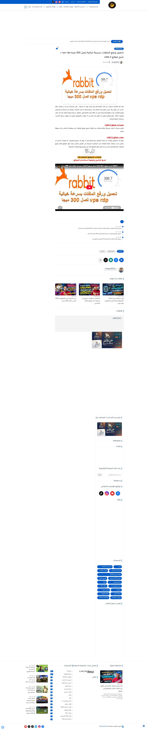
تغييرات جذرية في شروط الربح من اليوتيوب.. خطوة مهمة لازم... (91, 41)
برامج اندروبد (102, 578)
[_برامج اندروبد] (47, 2)
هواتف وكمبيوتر (51, 7)
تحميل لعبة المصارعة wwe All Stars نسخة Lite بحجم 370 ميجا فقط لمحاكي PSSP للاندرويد (30, 701)
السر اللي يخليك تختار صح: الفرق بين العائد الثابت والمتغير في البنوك (111, 688)
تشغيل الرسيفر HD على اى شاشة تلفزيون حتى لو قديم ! (30, 670)
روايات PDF (103, 586)
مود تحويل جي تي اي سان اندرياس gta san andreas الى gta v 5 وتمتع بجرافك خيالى (30, 680)
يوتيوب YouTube (68, 7)
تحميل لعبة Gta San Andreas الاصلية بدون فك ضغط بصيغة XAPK (30, 690)
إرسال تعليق (117, 318)
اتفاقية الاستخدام (81, 1)
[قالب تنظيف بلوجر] (25, 2)
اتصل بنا (67, 1)
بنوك (29, 7)
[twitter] (29, 726)
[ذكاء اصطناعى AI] (28, 2)
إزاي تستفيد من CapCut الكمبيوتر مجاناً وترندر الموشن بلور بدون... (114, 301)
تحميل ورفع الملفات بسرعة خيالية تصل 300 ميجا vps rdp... (104, 234)
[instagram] (56, 2)
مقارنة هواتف (105, 593)
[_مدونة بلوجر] (31, 2)
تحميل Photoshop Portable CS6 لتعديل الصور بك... (106, 239)
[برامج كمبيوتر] (40, 2)
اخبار (119, 566)
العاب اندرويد (103, 570)
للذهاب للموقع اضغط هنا (89, 157)
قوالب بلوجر (105, 590)
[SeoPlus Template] (123, 726)
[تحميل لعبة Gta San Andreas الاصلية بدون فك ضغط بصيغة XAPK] (42, 689)
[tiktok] (53, 2)
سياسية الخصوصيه (93, 1)
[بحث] (25, 7)
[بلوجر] (37, 2)
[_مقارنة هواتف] (44, 2)
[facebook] (63, 2)
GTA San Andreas (103, 597)
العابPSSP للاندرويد (115, 578)
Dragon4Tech (115, 62)
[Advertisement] (74, 26)
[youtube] (59, 2)
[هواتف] (50, 2)
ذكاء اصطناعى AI (37, 7)
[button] (116, 260)
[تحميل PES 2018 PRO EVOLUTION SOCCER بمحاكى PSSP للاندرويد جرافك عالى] (42, 710)
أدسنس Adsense (80, 7)
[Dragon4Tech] (112, 5)
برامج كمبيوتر (118, 48)
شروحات (102, 251)
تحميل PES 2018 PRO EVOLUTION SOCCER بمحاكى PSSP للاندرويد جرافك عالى (30, 711)
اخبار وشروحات (93, 7)
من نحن (73, 1)
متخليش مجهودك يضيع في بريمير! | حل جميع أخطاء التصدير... (91, 301)
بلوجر (60, 7)
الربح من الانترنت (116, 570)
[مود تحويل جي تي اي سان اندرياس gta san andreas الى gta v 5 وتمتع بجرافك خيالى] (42, 678)
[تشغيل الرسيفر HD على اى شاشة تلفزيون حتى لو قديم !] (42, 668)
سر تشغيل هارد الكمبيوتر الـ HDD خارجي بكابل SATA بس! (65, 300)
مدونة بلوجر (117, 593)
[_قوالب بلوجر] (34, 2)
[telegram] (36, 726)
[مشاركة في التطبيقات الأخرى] (100, 260)
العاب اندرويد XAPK (115, 574)
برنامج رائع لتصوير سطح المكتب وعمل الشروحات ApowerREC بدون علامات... (99, 228)
